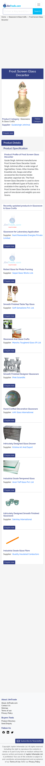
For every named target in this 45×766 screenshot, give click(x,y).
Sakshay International (22, 519)
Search (37, 11)
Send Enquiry (6, 723)
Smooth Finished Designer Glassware (21, 374)
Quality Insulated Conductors (25, 554)
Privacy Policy (7, 713)
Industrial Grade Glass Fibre (16, 550)
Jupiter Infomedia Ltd (34, 754)
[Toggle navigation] (38, 4)
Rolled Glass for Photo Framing (18, 269)
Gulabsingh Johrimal (21, 125)
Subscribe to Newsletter (31, 741)
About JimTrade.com (9, 703)
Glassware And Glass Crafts (16, 339)
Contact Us (5, 706)
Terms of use (6, 711)
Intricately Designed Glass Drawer (19, 443)
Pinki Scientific (18, 377)
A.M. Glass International (22, 412)
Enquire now (8, 133)
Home (3, 17)
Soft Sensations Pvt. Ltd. (23, 308)
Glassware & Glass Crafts (18, 17)
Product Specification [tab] (15, 148)
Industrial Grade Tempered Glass (19, 478)
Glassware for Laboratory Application (21, 231)
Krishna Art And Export (22, 447)
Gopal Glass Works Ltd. (22, 273)
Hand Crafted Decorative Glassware (20, 409)
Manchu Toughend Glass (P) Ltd (26, 342)
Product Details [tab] (12, 142)
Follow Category (37, 120)
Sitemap (4, 708)
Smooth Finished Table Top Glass (18, 304)
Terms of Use (15, 762)
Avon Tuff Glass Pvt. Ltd (23, 482)
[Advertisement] (22, 43)
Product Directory (8, 721)
